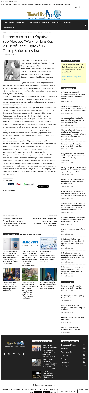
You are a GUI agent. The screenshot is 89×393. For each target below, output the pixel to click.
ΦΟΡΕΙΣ (44, 22)
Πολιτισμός (64, 355)
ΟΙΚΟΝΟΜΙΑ (34, 22)
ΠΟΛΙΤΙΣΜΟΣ (8, 27)
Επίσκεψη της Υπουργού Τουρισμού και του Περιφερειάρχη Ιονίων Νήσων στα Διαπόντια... (50, 349)
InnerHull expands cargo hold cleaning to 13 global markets (71, 145)
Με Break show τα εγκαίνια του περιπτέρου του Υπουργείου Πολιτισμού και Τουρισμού (45, 222)
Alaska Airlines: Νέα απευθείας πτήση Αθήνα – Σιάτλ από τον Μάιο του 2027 (72, 181)
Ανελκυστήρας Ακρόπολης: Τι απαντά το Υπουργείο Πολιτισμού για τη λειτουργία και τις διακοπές (73, 108)
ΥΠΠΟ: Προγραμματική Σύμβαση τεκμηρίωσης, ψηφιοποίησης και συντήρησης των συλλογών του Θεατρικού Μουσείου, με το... (73, 206)
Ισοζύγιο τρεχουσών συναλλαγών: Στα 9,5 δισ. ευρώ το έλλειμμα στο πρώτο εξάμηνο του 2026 (73, 170)
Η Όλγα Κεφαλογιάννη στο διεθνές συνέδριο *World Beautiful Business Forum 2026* (48, 285)
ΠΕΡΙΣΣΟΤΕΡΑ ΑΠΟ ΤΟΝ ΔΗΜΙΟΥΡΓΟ (31, 234)
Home (2, 4)
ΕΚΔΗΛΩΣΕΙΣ (55, 22)
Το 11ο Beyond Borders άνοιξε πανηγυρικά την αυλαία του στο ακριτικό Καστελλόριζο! (72, 120)
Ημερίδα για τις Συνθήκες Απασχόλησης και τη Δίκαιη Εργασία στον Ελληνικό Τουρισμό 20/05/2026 (47, 256)
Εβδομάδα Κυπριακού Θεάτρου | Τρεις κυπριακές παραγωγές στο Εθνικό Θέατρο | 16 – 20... (73, 219)
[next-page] (56, 234)
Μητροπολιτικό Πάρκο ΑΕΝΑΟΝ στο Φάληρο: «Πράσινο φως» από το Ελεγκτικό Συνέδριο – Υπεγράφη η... (73, 157)
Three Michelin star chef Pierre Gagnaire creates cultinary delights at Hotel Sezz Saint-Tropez (14, 222)
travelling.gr (9, 22)
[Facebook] (72, 7)
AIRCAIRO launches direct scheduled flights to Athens (70, 328)
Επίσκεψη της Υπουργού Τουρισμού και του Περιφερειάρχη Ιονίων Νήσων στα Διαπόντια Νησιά (73, 95)
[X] (83, 7)
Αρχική (4, 32)
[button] (84, 24)
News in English (27, 4)
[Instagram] (75, 7)
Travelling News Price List (61, 4)
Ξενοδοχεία (65, 366)
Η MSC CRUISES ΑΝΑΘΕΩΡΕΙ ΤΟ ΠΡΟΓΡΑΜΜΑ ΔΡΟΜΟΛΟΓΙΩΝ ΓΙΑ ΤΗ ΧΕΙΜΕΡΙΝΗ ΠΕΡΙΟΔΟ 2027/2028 (73, 193)
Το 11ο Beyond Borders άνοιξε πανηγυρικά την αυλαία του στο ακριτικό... (48, 375)
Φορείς (63, 359)
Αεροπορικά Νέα (66, 352)
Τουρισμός (64, 348)
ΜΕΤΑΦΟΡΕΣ (68, 22)
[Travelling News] (44, 14)
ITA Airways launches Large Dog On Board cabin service (72, 297)
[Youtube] (86, 7)
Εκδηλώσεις (65, 362)
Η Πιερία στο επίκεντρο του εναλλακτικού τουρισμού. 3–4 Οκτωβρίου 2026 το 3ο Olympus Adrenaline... (72, 256)
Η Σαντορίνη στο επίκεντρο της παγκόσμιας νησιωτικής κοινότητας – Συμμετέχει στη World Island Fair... (72, 270)
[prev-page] (53, 234)
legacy (10, 32)
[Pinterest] (79, 7)
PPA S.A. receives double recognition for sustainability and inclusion (73, 307)
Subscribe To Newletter (43, 4)
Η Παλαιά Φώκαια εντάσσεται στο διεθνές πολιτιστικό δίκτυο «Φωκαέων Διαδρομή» (10, 286)
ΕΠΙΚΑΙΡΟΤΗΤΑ (20, 22)
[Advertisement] (30, 204)
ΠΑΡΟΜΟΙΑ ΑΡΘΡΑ (11, 234)
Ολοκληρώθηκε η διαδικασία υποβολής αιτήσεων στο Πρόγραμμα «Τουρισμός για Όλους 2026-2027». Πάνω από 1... (73, 133)
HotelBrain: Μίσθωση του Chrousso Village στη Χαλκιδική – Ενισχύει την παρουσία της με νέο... (73, 242)
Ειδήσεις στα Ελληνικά (13, 4)
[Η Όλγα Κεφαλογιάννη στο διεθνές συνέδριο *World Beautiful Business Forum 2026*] (48, 274)
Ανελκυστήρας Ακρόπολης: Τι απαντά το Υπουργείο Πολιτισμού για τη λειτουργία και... (50, 362)
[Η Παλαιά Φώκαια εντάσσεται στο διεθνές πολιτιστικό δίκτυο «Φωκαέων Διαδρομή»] (11, 274)
